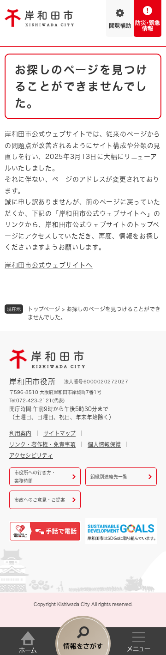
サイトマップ (59, 433)
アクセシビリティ (31, 455)
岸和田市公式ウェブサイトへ (49, 265)
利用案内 (20, 433)
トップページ (44, 309)
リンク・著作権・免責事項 (42, 444)
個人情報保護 (104, 444)
